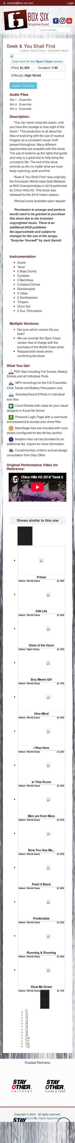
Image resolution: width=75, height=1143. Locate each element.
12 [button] (26, 1042)
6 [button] (26, 1025)
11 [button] (26, 1039)
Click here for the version (37, 61)
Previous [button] (25, 535)
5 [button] (26, 1022)
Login (70, 3)
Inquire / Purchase (23, 86)
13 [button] (26, 1045)
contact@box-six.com (19, 3)
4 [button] (26, 1019)
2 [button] (26, 1013)
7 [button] (26, 1027)
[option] (41, 563)
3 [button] (26, 1016)
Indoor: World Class (33, 50)
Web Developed (23, 1118)
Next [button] (45, 999)
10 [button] (26, 1036)
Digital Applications (49, 1118)
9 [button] (26, 1033)
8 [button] (26, 1030)
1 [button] (26, 1010)
